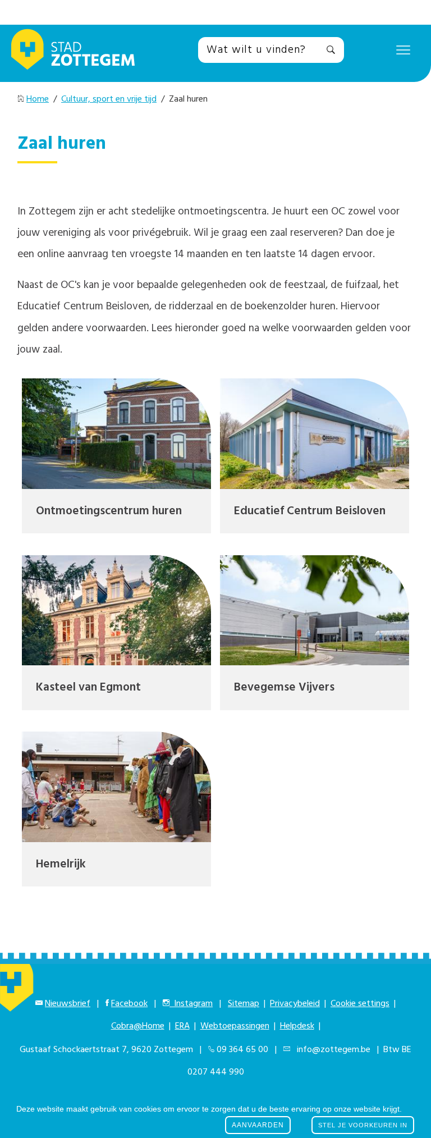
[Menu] (403, 49)
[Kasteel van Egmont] (116, 610)
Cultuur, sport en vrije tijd (109, 99)
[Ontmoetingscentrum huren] (116, 433)
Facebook (129, 1004)
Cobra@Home (137, 1026)
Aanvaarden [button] (258, 1125)
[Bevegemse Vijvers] (314, 610)
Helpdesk (297, 1026)
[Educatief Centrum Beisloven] (314, 433)
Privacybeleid (295, 1004)
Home (37, 99)
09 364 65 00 (242, 1050)
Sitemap (243, 1004)
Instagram (191, 1004)
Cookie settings (360, 1004)
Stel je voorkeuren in (362, 1125)
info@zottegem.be (331, 1050)
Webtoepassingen (234, 1026)
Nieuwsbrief (67, 1004)
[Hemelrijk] (116, 787)
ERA (182, 1026)
